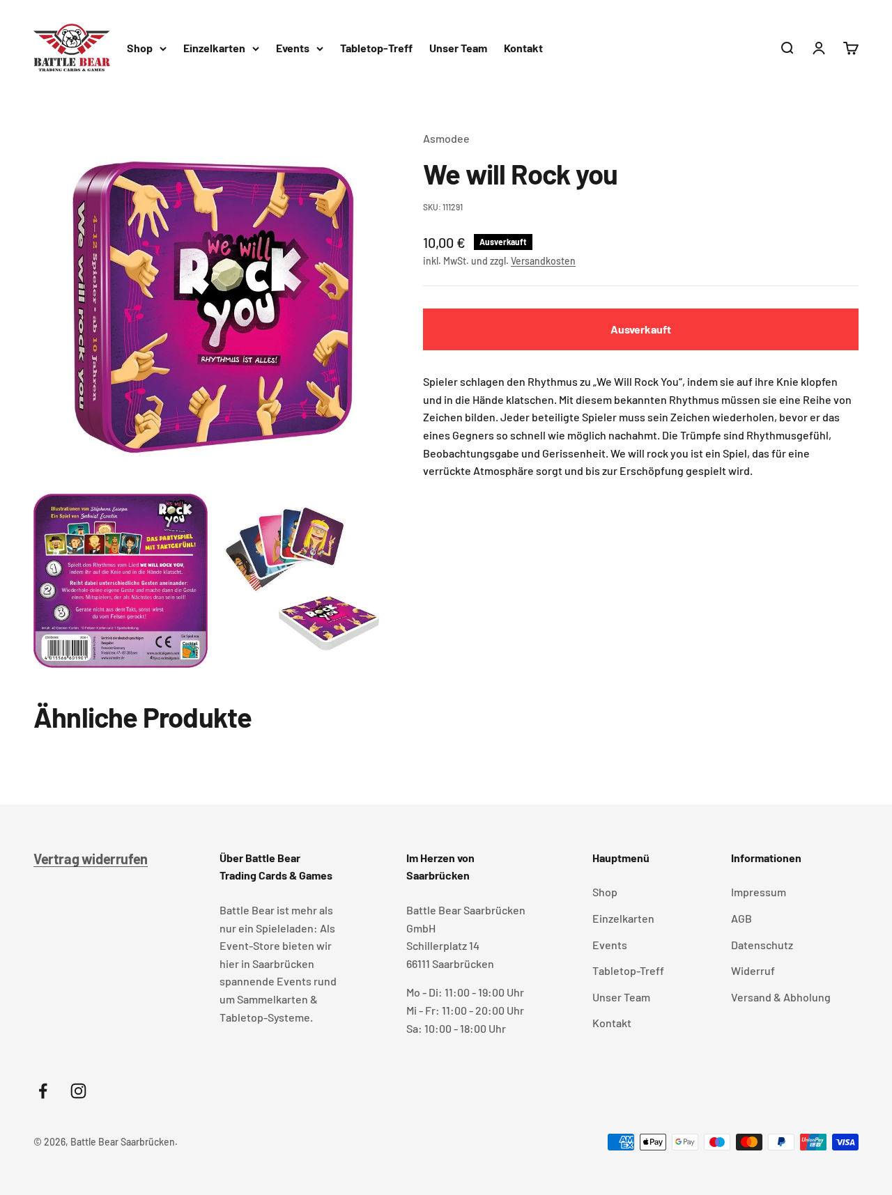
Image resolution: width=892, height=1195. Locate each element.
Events (292, 47)
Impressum (758, 891)
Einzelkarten (214, 47)
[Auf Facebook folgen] (42, 1090)
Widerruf (753, 970)
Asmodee (446, 138)
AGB (741, 918)
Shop (140, 47)
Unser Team (458, 47)
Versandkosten (543, 261)
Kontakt (523, 47)
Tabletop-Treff (376, 47)
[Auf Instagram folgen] (78, 1090)
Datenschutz (762, 944)
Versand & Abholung (781, 996)
